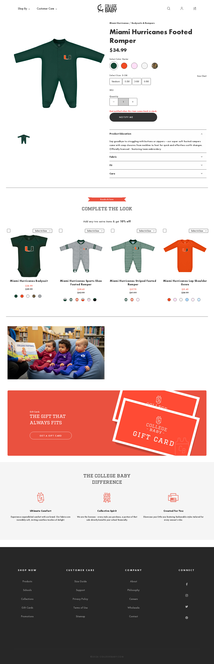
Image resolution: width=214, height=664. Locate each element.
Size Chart (201, 76)
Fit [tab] (111, 165)
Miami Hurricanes (119, 23)
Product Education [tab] (120, 133)
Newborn (116, 81)
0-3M (127, 81)
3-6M (136, 81)
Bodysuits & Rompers (143, 23)
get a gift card (51, 435)
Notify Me (126, 117)
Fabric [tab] (113, 156)
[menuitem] (24, 8)
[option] (59, 73)
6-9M (146, 81)
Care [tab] (112, 173)
